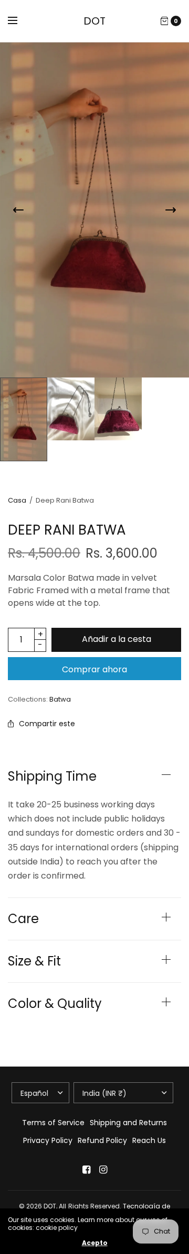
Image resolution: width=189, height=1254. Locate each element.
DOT (94, 21)
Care (23, 919)
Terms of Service (53, 1122)
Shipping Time (52, 776)
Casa (17, 500)
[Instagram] (103, 1169)
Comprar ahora (94, 669)
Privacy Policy (47, 1140)
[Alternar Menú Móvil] (19, 20)
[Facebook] (86, 1169)
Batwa (60, 699)
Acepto (95, 1243)
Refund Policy (102, 1140)
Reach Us (149, 1140)
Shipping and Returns (128, 1122)
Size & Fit (34, 961)
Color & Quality (55, 1003)
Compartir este (47, 723)
